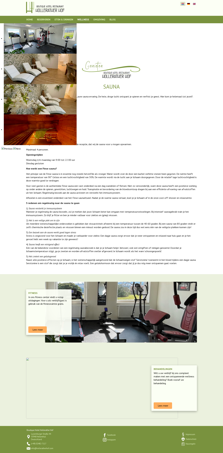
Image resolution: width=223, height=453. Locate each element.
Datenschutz (191, 439)
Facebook (111, 435)
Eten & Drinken (64, 19)
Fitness (32, 293)
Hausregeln (190, 444)
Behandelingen (163, 368)
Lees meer (37, 329)
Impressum (190, 434)
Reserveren (43, 19)
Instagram (111, 439)
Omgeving (99, 19)
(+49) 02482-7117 (38, 443)
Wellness (83, 19)
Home (29, 19)
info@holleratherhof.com (42, 448)
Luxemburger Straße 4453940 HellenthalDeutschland (41, 437)
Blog (113, 19)
